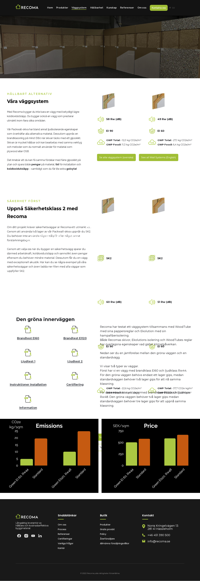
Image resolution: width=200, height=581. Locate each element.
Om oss (142, 7)
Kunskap (112, 7)
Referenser (127, 7)
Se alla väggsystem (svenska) (116, 157)
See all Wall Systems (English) (158, 157)
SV (173, 7)
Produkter (62, 7)
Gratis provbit (107, 529)
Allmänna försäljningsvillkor (114, 543)
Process (62, 529)
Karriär (61, 548)
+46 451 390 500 (159, 535)
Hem (50, 7)
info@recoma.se (159, 541)
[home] (27, 8)
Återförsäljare (107, 538)
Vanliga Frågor (65, 543)
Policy (103, 534)
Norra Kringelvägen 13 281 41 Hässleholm (163, 527)
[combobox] (171, 8)
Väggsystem (79, 7)
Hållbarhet (96, 7)
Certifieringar (65, 538)
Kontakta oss (159, 8)
